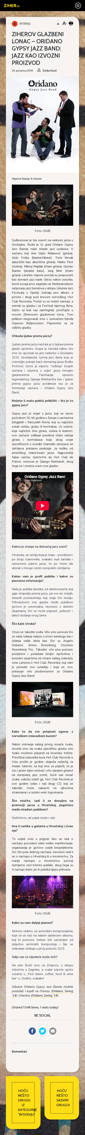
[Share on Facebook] (32, 1033)
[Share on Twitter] (42, 1033)
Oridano (57, 991)
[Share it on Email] (52, 1033)
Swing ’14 (50, 995)
